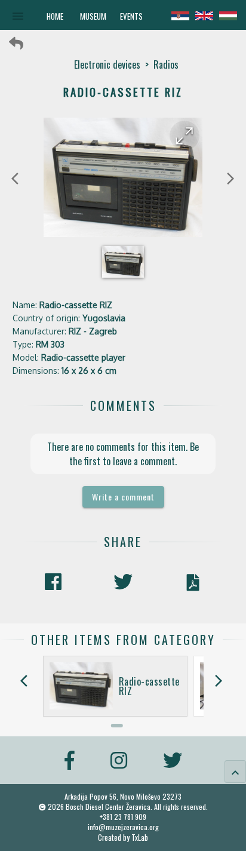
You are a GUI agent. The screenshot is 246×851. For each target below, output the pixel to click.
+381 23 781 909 (123, 817)
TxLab (139, 837)
